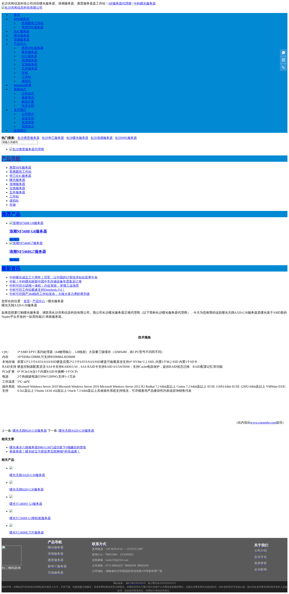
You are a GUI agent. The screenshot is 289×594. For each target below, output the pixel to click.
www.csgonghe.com (263, 422)
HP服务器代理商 (120, 3)
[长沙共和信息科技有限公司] (22, 7)
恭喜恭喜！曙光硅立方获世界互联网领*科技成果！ (44, 451)
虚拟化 (26, 81)
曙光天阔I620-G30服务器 (30, 430)
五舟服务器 (29, 68)
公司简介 (28, 114)
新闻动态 (20, 89)
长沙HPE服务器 (126, 137)
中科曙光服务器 (145, 3)
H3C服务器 (21, 31)
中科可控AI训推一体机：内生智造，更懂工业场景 (44, 285)
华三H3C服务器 (20, 175)
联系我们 (20, 130)
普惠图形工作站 (33, 23)
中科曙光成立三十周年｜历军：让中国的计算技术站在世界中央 (53, 277)
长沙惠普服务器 (28, 137)
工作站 (26, 77)
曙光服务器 (21, 35)
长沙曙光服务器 (77, 137)
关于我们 (20, 110)
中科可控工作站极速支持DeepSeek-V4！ (37, 289)
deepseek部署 (22, 85)
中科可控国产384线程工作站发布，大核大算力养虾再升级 (49, 294)
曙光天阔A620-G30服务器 (76, 430)
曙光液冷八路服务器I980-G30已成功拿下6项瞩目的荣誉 (47, 447)
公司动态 (28, 93)
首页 (17, 15)
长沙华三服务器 (53, 137)
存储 (25, 72)
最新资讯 (28, 97)
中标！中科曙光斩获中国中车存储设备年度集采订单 (45, 281)
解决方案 (28, 101)
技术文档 (28, 105)
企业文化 (28, 118)
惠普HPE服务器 (32, 27)
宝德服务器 (29, 64)
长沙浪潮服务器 (102, 137)
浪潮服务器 (21, 39)
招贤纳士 (28, 126)
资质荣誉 (28, 122)
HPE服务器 (21, 19)
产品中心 (20, 43)
